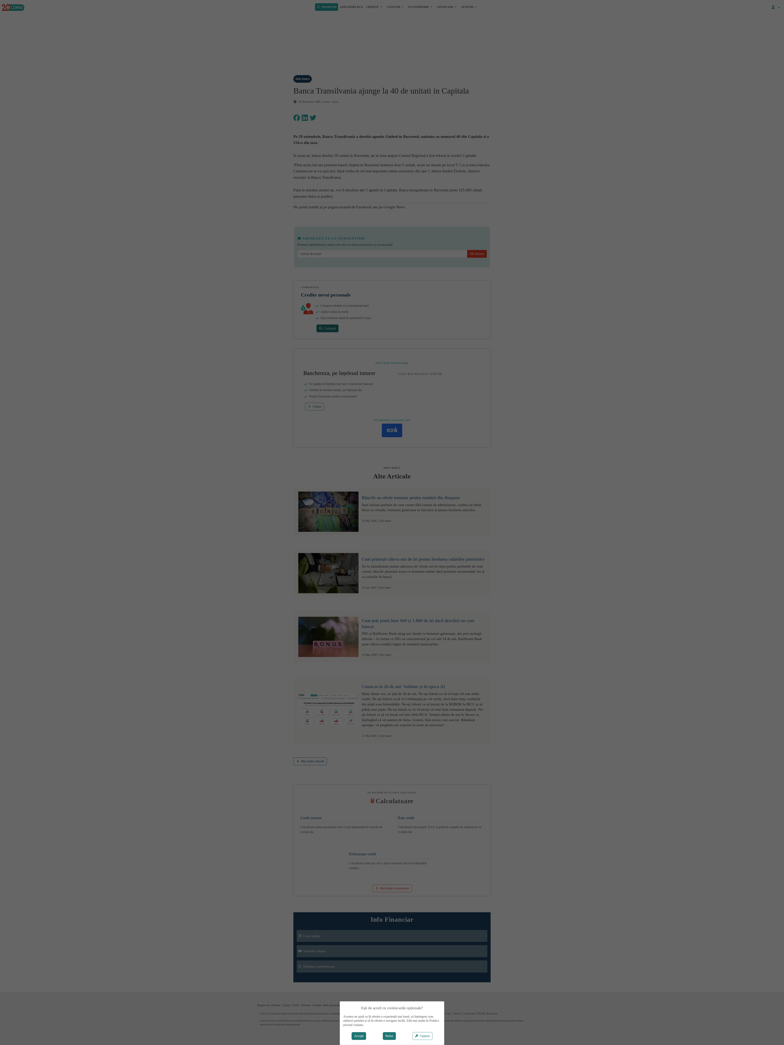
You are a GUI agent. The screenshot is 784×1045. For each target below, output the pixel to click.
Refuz (389, 1036)
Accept (358, 1036)
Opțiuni (425, 1036)
